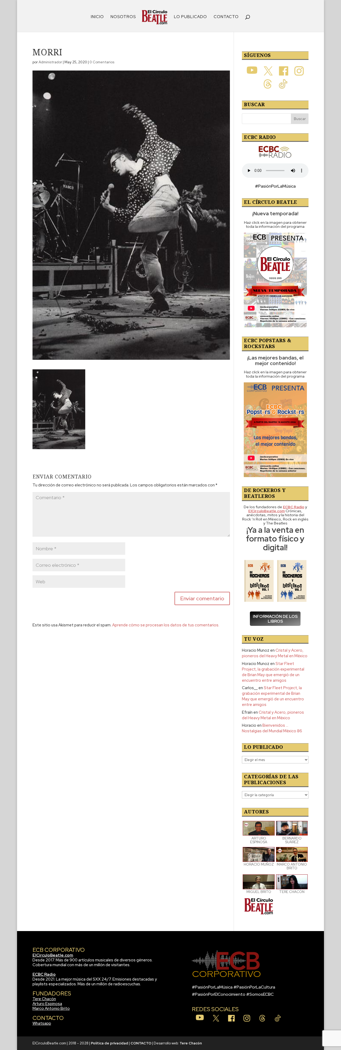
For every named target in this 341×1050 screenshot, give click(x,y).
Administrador (50, 62)
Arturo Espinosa (47, 1003)
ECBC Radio (44, 974)
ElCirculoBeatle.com (53, 955)
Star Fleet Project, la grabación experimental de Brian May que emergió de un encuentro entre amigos (273, 672)
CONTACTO (226, 17)
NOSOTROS (123, 17)
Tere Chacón (44, 999)
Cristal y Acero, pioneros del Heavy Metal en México (274, 653)
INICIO (97, 17)
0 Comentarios (102, 62)
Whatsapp (42, 1023)
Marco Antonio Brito (51, 1008)
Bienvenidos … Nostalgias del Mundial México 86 (272, 728)
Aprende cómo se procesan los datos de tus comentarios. (165, 625)
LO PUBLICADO (190, 17)
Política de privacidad (109, 1043)
